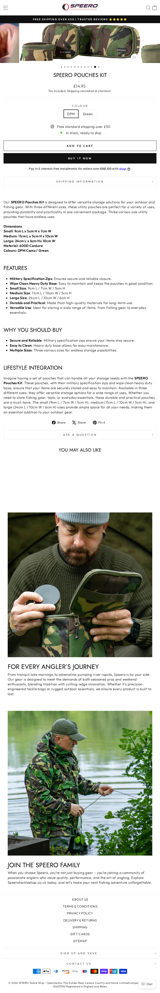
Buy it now (80, 158)
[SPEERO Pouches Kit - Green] (35, 491)
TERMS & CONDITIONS (80, 906)
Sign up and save (79, 953)
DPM (71, 114)
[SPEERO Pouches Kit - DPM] (30, 491)
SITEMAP (80, 941)
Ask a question (80, 434)
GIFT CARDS (80, 934)
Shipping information (80, 181)
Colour (80, 105)
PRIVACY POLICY (80, 913)
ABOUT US (80, 899)
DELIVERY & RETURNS (80, 920)
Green (88, 114)
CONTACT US (78, 963)
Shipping (73, 91)
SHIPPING (79, 927)
